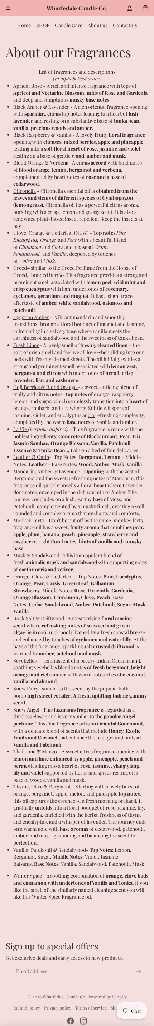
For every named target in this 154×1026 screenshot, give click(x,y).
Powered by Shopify (107, 997)
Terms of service (91, 1008)
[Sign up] (138, 971)
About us (97, 25)
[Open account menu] (130, 8)
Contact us (125, 25)
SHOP (42, 25)
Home (24, 25)
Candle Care (68, 25)
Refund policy (26, 1008)
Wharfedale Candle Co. (64, 997)
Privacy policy (57, 1008)
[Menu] (8, 8)
